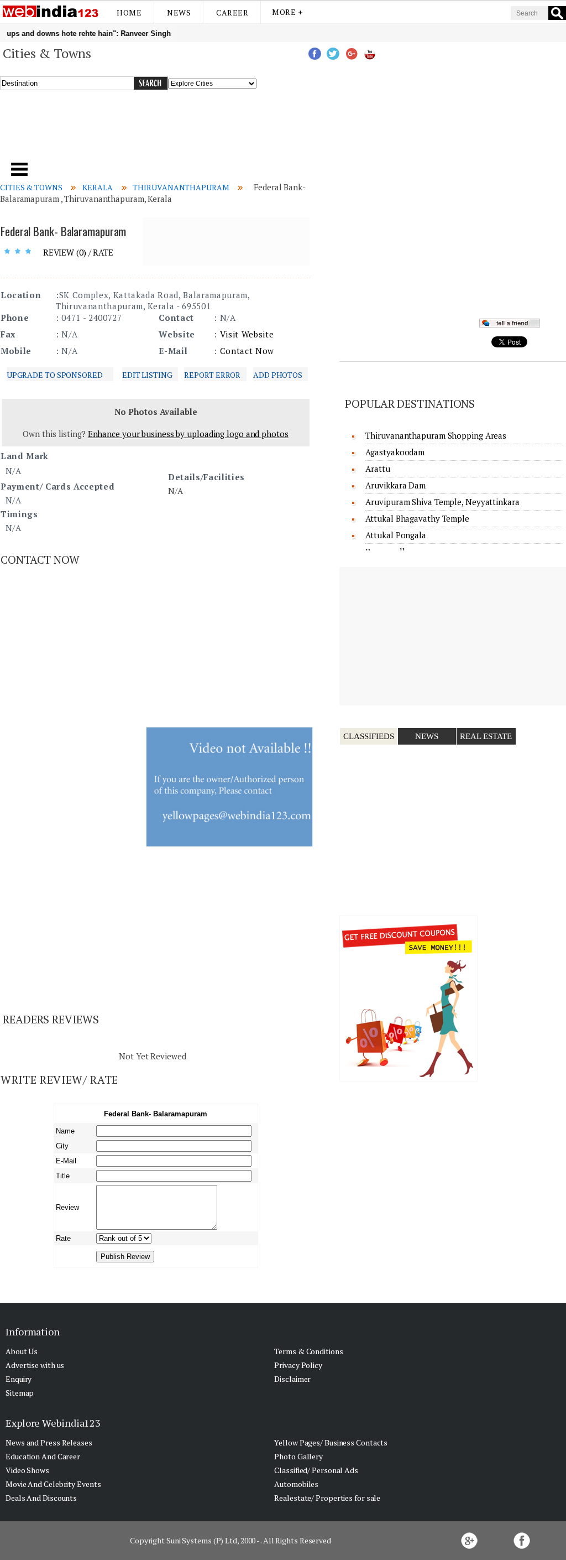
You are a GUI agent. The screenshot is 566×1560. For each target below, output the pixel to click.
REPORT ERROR (212, 375)
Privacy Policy (298, 1365)
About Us (22, 1351)
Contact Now (247, 350)
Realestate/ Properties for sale (327, 1498)
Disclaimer (292, 1379)
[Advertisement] (192, 132)
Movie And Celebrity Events (53, 1484)
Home (129, 12)
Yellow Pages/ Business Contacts (330, 1442)
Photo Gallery (298, 1456)
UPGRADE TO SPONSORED (55, 375)
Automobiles (296, 1484)
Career (232, 12)
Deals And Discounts (41, 1498)
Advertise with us (35, 1365)
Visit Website (247, 334)
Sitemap (20, 1392)
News (179, 12)
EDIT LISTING (147, 375)
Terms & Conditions (308, 1351)
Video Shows (27, 1470)
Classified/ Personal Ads (316, 1470)
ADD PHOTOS (277, 375)
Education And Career (43, 1456)
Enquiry (19, 1379)
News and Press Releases (49, 1442)
